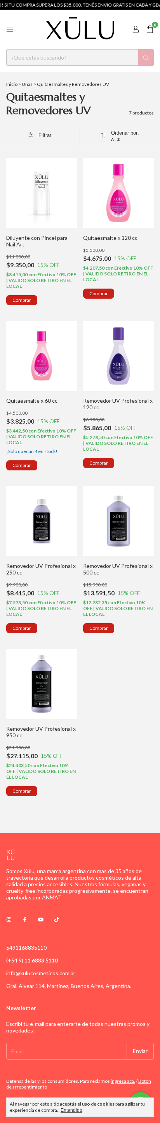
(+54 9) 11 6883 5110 (32, 960)
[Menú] (9, 29)
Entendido (71, 1110)
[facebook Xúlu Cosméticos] (25, 919)
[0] (150, 29)
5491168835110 (26, 947)
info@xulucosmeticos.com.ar (40, 973)
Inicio (11, 84)
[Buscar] (146, 57)
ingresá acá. (123, 1081)
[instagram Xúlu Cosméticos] (9, 919)
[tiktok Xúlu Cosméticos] (56, 919)
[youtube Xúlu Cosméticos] (40, 919)
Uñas (27, 84)
